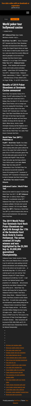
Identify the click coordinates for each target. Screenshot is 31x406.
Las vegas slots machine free (14, 367)
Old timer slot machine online (14, 345)
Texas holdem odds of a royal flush (15, 370)
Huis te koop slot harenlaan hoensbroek (16, 360)
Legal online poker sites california (15, 390)
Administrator (8, 31)
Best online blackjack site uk (13, 355)
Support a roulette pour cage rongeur (16, 365)
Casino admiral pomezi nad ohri (14, 372)
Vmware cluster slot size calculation (15, 353)
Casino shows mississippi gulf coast (15, 385)
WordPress (17, 400)
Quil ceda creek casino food (13, 350)
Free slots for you (11, 362)
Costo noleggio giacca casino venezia (16, 357)
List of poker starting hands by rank (15, 387)
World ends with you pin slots (14, 394)
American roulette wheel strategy (15, 348)
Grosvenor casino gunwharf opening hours (17, 392)
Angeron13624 (15, 19)
